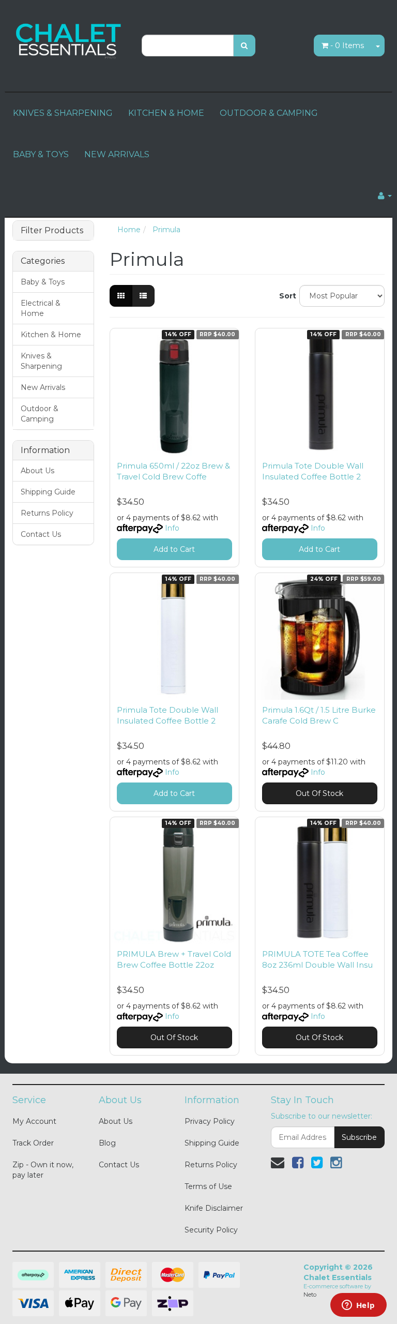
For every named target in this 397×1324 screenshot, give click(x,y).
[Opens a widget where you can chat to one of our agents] (358, 1306)
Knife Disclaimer (214, 1208)
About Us (37, 470)
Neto (309, 1294)
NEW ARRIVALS (116, 154)
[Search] (244, 45)
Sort (285, 295)
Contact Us (41, 534)
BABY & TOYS (41, 154)
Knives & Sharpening (41, 361)
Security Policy (211, 1230)
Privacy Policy (210, 1121)
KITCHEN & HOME (166, 113)
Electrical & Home (40, 308)
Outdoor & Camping (39, 414)
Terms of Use (208, 1186)
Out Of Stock (319, 793)
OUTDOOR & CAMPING (269, 113)
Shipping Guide (48, 491)
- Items (347, 45)
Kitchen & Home (51, 334)
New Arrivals (43, 387)
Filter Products (52, 230)
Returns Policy (47, 513)
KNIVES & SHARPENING (63, 113)
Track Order (33, 1143)
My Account (34, 1121)
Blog (107, 1143)
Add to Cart (174, 549)
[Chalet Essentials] (69, 39)
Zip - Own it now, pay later (42, 1170)
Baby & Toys (43, 282)
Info (172, 528)
